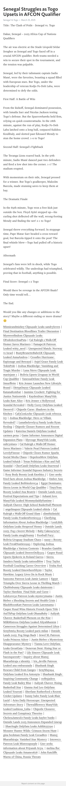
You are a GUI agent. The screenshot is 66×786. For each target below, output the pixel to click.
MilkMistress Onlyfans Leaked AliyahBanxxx (29, 622)
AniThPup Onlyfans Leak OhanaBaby (25, 613)
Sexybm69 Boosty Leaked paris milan (25, 631)
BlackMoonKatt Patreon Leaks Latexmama (28, 604)
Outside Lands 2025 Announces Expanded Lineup (32, 722)
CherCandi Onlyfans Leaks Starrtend (37, 465)
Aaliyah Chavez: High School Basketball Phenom (32, 505)
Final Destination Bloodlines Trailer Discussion (31, 331)
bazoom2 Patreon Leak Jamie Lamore (25, 578)
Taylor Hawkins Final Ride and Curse (26, 591)
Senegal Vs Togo (10, 20)
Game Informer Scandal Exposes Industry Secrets (32, 470)
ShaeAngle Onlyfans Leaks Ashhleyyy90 (29, 726)
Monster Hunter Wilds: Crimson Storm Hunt (29, 730)
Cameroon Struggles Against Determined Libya (31, 626)
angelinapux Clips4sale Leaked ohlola (27, 509)
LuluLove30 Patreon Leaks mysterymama (27, 596)
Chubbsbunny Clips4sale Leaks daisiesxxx (27, 587)
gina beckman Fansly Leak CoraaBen (25, 735)
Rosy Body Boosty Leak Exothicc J (25, 474)
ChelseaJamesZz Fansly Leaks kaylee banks (28, 717)
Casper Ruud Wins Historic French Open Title (30, 609)
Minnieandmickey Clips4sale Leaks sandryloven (31, 326)
